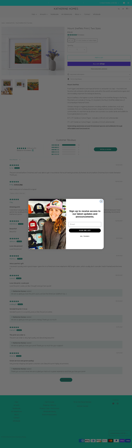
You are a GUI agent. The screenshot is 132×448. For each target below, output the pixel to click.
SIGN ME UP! (85, 230)
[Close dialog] (101, 201)
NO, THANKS (84, 236)
